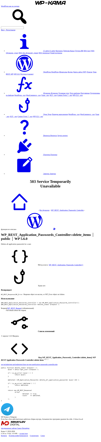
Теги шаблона (75, 93)
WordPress (55, 72)
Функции (54, 93)
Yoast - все (45, 95)
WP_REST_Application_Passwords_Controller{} (66, 265)
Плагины (53, 155)
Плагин (89, 72)
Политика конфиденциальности (18, 436)
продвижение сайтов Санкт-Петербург (15, 428)
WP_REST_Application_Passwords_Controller (67, 210)
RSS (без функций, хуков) (28, 53)
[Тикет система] (54, 229)
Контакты (59, 51)
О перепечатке (34, 436)
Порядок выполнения (60, 114)
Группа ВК (79, 51)
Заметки (53, 174)
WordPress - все (20, 95)
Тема (94, 72)
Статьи (43, 436)
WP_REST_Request (14, 308)
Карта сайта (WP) (79, 72)
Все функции (44, 210)
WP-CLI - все (78, 95)
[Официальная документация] (34, 229)
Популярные (85, 93)
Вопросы (53, 136)
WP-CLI (17, 74)
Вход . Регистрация (8, 30)
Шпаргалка (63, 72)
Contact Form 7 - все (64, 95)
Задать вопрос (62, 136)
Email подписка (56, 53)
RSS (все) (87, 51)
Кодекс (70, 72)
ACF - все (53, 95)
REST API (9, 74)
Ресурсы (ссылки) (27, 74)
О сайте (52, 51)
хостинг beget (23, 433)
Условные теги (63, 93)
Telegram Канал (69, 51)
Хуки (49, 114)
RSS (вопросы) (44, 53)
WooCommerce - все (33, 95)
